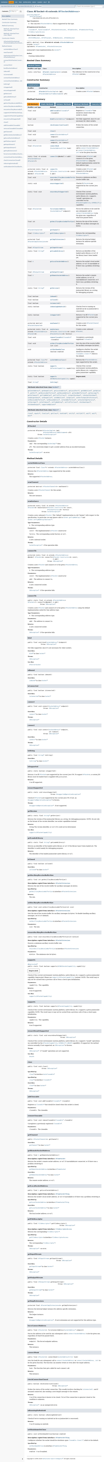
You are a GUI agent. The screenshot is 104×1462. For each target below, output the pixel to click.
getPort (33, 393)
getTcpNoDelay (45, 395)
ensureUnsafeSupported (58, 192)
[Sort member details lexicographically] (20, 11)
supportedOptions (48, 404)
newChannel (54, 323)
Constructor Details (8, 38)
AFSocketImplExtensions (37, 241)
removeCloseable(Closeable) (13, 128)
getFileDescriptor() (10, 141)
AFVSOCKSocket (69, 38)
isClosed (53, 300)
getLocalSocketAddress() (12, 138)
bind (51, 119)
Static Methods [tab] (47, 104)
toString (53, 382)
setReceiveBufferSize (36, 400)
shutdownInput (84, 402)
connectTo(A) (8, 65)
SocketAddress (59, 119)
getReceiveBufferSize (46, 393)
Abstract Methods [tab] (81, 104)
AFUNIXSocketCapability (60, 379)
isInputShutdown (74, 395)
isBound (53, 296)
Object (55, 410)
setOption (70, 397)
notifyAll (80, 413)
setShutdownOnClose (57, 349)
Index (34, 2)
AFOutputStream (38, 272)
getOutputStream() (10, 147)
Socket (35, 44)
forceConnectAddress (58, 209)
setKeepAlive (46, 397)
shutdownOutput (33, 404)
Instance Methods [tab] (64, 104)
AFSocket (38, 6)
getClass (54, 413)
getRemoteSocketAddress (59, 275)
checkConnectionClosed (58, 125)
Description (6, 16)
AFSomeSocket (72, 30)
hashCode (63, 413)
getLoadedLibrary (56, 251)
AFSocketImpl (51, 91)
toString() (7, 84)
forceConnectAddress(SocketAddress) (14, 154)
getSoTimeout (32, 395)
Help (45, 2)
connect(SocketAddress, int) (13, 81)
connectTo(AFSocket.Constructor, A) (14, 61)
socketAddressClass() (11, 49)
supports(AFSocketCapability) (13, 116)
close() (6, 122)
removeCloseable (56, 337)
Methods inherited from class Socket (11, 29)
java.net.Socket (35, 16)
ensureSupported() (10, 90)
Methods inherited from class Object (11, 34)
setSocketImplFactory (86, 400)
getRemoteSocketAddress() (13, 135)
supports (53, 366)
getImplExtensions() (10, 151)
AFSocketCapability (58, 368)
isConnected (54, 303)
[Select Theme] (48, 2)
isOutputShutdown (89, 395)
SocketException (49, 434)
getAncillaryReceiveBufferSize (62, 221)
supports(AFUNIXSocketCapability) (14, 112)
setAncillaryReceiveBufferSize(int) (14, 106)
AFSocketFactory (56, 334)
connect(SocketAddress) (12, 78)
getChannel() (8, 131)
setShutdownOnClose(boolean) (14, 166)
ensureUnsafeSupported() (12, 119)
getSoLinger (92, 393)
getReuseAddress (63, 393)
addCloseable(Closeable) (12, 125)
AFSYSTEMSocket (34, 38)
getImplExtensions (57, 239)
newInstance (54, 329)
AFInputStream (38, 247)
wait (87, 413)
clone (30, 413)
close (52, 131)
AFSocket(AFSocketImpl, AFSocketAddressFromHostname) (14, 42)
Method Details (7, 46)
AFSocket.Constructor (51, 72)
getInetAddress (33, 391)
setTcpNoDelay (56, 402)
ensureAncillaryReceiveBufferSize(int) (14, 109)
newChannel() (8, 52)
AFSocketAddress (68, 11)
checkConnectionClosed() (12, 160)
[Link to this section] (52, 60)
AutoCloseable (43, 30)
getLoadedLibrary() (10, 97)
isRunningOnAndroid (57, 306)
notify (71, 413)
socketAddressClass (57, 360)
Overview (4, 2)
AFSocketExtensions (58, 30)
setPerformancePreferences (86, 397)
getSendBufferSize (79, 393)
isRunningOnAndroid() (11, 163)
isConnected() (8, 74)
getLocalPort (73, 391)
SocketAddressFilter (58, 148)
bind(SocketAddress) (10, 68)
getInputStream (55, 247)
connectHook (54, 146)
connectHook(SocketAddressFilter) (14, 157)
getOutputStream (56, 272)
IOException (57, 561)
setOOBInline (59, 397)
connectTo (53, 156)
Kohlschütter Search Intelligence (52, 1458)
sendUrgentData (33, 397)
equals (36, 413)
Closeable (32, 30)
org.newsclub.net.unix (8, 6)
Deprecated (27, 2)
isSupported (54, 315)
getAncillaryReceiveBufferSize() (14, 103)
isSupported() (8, 87)
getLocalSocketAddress (58, 261)
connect (53, 134)
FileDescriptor (38, 233)
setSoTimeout (44, 402)
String (40, 251)
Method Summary (8, 25)
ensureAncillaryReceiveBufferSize (63, 177)
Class (43, 360)
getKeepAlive (46, 391)
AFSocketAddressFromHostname (50, 94)
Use (16, 2)
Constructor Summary (9, 22)
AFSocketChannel (34, 230)
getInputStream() (9, 144)
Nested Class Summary (9, 19)
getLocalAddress (60, 391)
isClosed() (7, 100)
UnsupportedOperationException (68, 794)
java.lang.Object (33, 15)
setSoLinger (32, 402)
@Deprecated (32, 964)
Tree (20, 2)
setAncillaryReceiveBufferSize (62, 343)
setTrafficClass (71, 402)
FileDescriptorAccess (36, 32)
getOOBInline (86, 391)
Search (39, 2)
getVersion (54, 288)
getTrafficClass (59, 395)
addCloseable (55, 110)
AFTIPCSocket (46, 38)
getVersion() (8, 93)
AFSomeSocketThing (86, 30)
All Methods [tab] (33, 104)
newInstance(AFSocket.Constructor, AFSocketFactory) (14, 56)
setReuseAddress (53, 400)
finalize (45, 413)
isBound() (7, 71)
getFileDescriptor (57, 233)
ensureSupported (56, 183)
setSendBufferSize (68, 400)
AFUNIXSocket (58, 38)
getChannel (54, 230)
